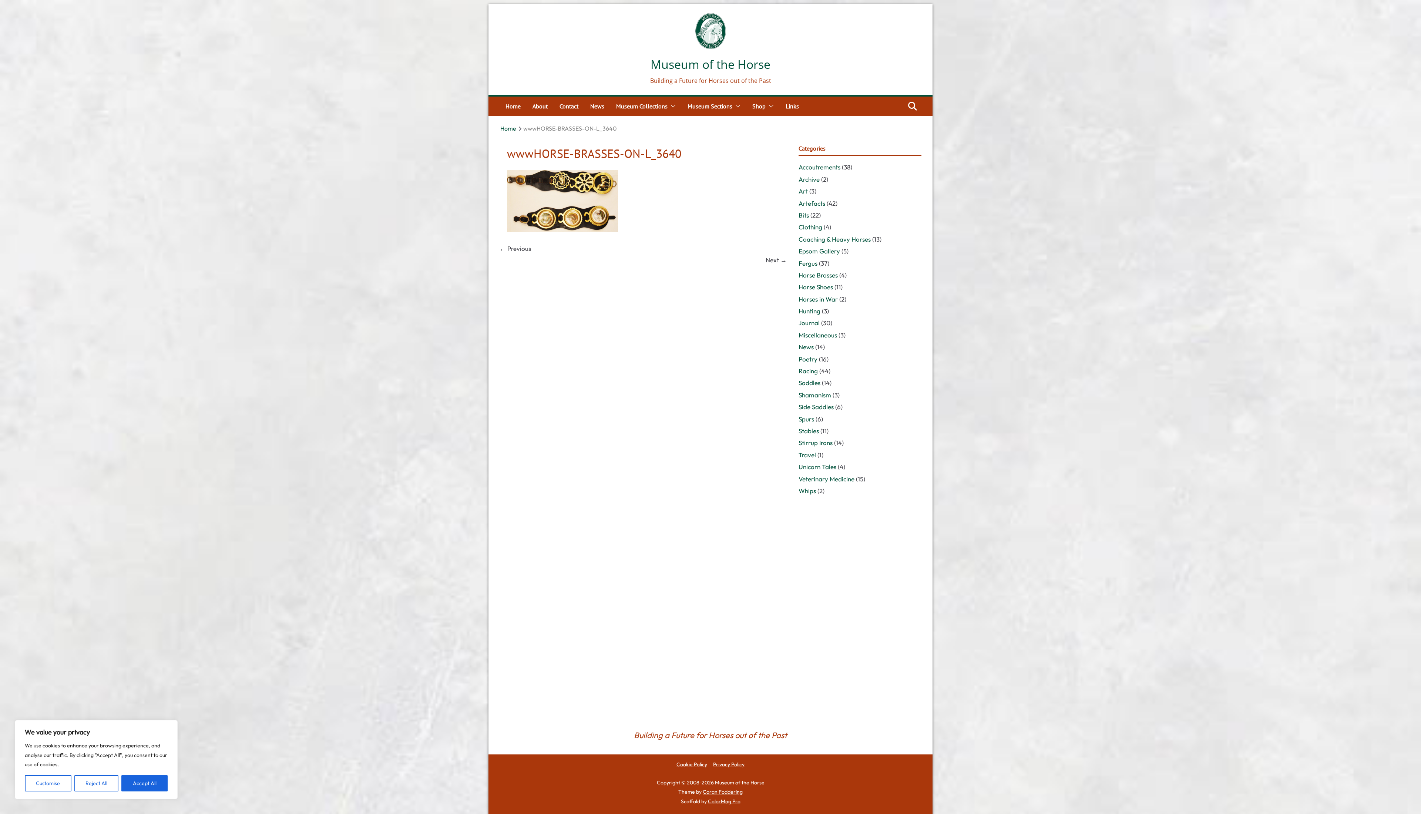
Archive (809, 179)
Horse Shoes (816, 287)
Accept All (145, 783)
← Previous (515, 248)
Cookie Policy (691, 764)
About (540, 106)
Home (513, 106)
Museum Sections (710, 106)
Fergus (808, 263)
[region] (96, 759)
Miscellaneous (818, 335)
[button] (672, 106)
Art (803, 191)
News (597, 106)
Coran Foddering (723, 791)
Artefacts (812, 203)
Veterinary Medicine (826, 479)
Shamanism (815, 395)
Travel (807, 455)
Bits (804, 215)
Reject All (96, 783)
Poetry (808, 359)
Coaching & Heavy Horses (835, 239)
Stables (809, 431)
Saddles (809, 383)
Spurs (806, 419)
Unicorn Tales (817, 467)
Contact (569, 106)
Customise (48, 783)
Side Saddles (816, 407)
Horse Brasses (818, 275)
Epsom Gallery (819, 251)
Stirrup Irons (816, 443)
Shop (759, 106)
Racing (808, 371)
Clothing (810, 227)
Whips (807, 491)
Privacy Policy (729, 764)
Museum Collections (642, 106)
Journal (809, 323)
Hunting (809, 311)
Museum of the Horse (710, 64)
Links (792, 106)
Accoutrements (819, 167)
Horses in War (818, 299)
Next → (776, 260)
